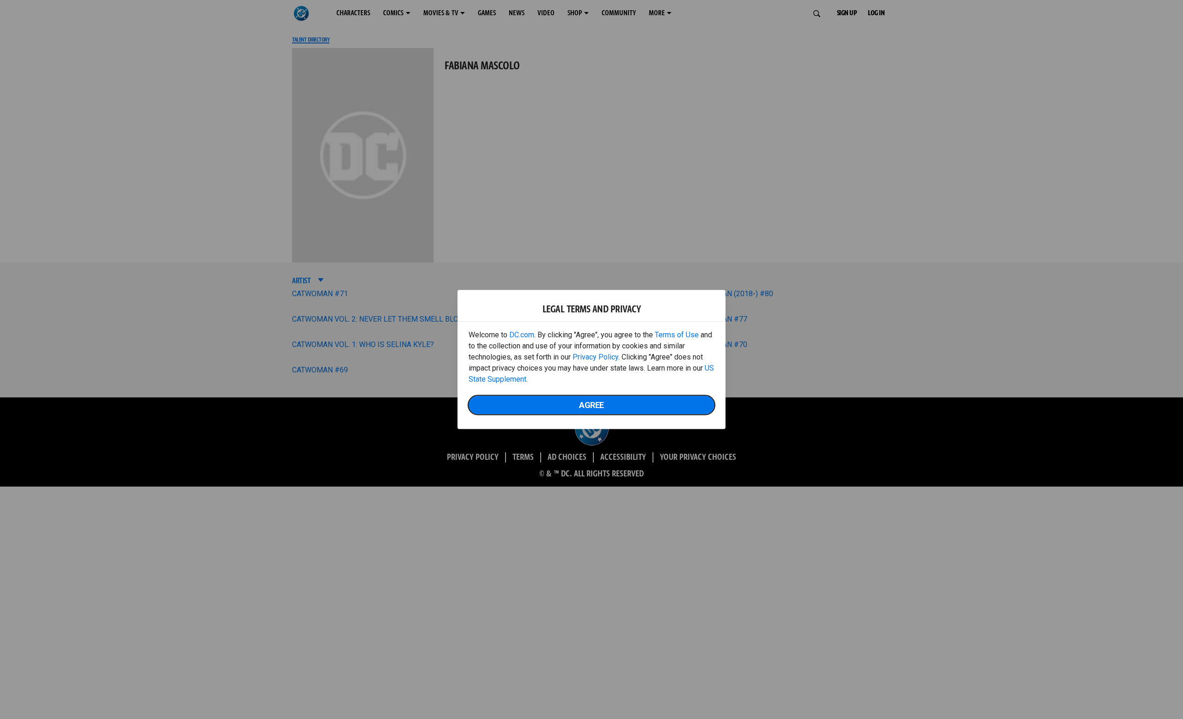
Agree (591, 405)
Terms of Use (677, 334)
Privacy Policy (595, 357)
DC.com (521, 334)
